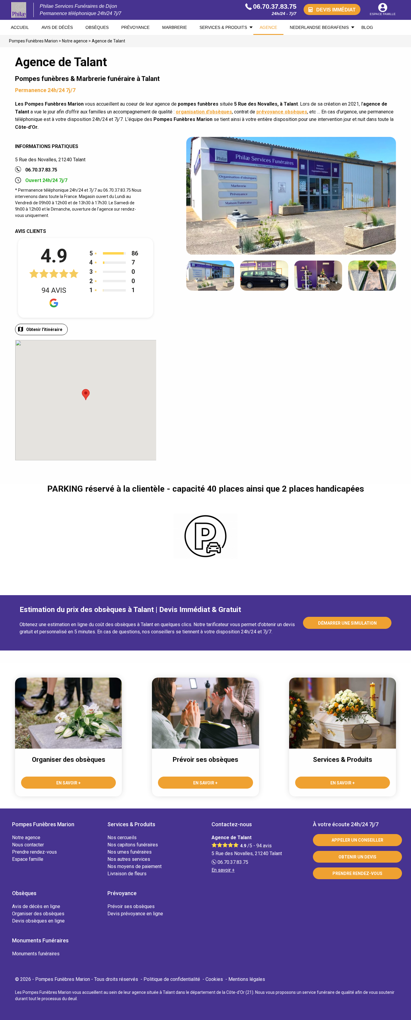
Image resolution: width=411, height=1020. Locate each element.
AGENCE (268, 27)
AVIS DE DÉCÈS (57, 27)
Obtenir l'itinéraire (44, 329)
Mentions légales (246, 979)
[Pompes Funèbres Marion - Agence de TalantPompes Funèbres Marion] (18, 10)
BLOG (367, 27)
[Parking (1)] (205, 536)
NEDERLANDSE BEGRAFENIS (319, 27)
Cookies (214, 979)
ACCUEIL (20, 27)
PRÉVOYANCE (135, 27)
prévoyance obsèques (281, 112)
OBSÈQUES (97, 27)
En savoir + (223, 870)
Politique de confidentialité (172, 979)
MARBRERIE (174, 27)
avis (264, 845)
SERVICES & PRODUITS (223, 27)
